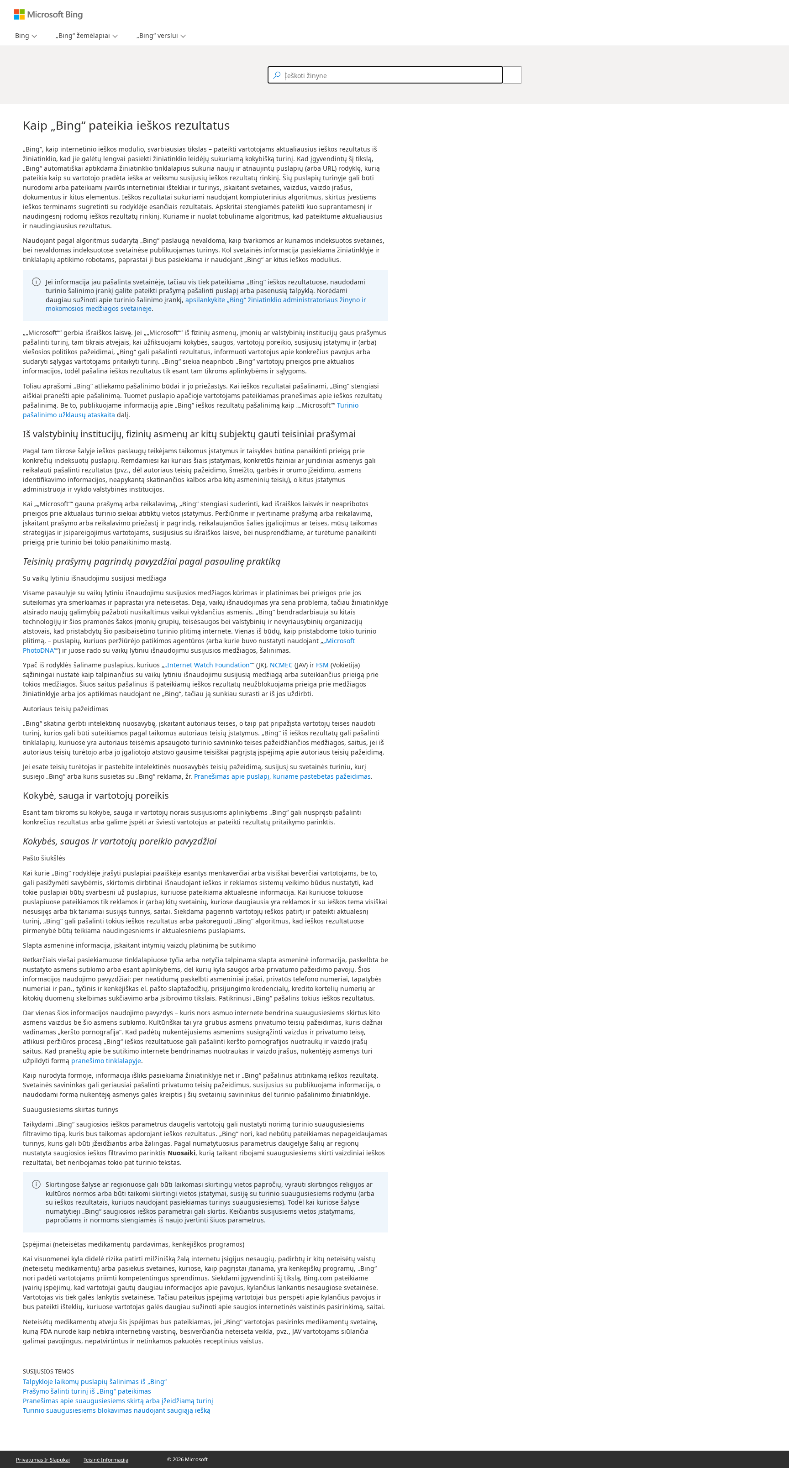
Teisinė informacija (106, 1459)
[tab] (20, 35)
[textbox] (385, 75)
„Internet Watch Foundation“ (208, 665)
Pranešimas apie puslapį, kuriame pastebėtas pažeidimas (282, 776)
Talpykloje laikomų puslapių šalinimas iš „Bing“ (95, 1381)
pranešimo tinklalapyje (106, 1060)
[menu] (25, 35)
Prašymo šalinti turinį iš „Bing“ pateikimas (87, 1391)
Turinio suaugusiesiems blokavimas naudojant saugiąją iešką (116, 1410)
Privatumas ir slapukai (43, 1459)
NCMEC (281, 665)
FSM (322, 665)
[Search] (507, 74)
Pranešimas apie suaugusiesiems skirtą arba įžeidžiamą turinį (118, 1400)
